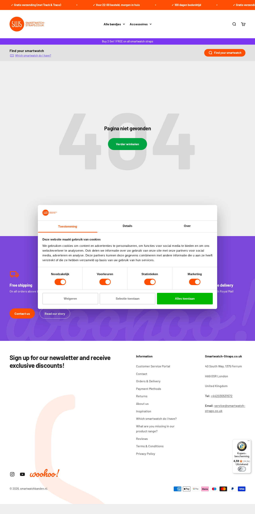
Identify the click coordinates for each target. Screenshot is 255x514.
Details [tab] (127, 226)
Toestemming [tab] (67, 226)
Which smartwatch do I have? (33, 55)
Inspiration (143, 411)
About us (142, 403)
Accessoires (139, 24)
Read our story (55, 313)
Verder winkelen (127, 144)
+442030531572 (221, 396)
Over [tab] (187, 226)
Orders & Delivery (148, 381)
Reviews (142, 438)
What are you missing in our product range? (155, 428)
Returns (141, 396)
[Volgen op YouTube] (22, 474)
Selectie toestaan (127, 298)
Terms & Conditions (150, 446)
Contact (141, 374)
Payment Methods (148, 388)
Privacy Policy (145, 453)
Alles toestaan (185, 298)
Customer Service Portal (153, 366)
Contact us (22, 313)
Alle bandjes (112, 24)
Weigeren (70, 298)
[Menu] (248, 441)
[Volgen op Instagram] (12, 474)
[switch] (105, 282)
